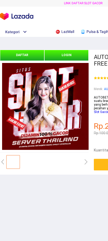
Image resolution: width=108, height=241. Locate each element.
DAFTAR (22, 55)
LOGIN (67, 55)
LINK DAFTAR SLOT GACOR (83, 3)
